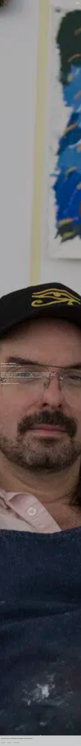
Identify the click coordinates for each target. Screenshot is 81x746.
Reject (10, 742)
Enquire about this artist (10, 383)
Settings (16, 742)
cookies (7, 738)
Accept (3, 742)
